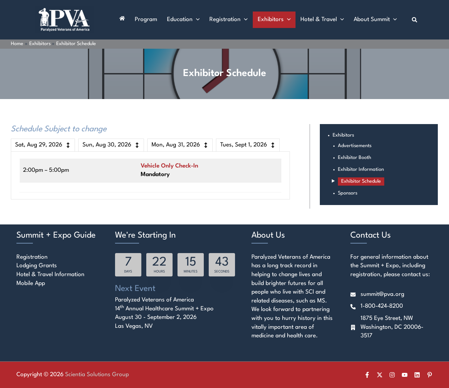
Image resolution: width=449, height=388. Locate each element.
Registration (32, 257)
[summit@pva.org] (377, 294)
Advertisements (354, 145)
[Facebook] (367, 375)
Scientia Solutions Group (97, 374)
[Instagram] (392, 375)
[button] (196, 19)
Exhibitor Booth (354, 157)
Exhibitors (343, 135)
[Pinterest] (430, 375)
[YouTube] (405, 375)
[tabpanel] (150, 175)
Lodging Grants (36, 266)
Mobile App (30, 283)
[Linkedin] (417, 375)
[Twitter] (380, 375)
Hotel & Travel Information (50, 274)
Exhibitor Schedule (361, 181)
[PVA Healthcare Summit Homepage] (122, 20)
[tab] (43, 145)
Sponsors (347, 193)
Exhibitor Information (361, 169)
